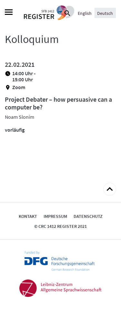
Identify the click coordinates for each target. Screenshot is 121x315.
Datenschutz (88, 216)
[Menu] (9, 13)
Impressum (55, 216)
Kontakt (28, 216)
